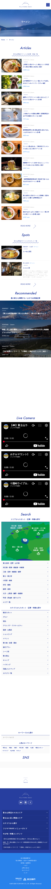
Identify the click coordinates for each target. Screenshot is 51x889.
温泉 (27, 747)
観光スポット (39, 747)
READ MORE (25, 226)
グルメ (19, 750)
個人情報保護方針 (25, 858)
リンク (25, 872)
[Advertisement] (25, 385)
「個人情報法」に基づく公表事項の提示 (26, 860)
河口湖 (21, 747)
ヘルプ (25, 865)
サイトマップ (25, 870)
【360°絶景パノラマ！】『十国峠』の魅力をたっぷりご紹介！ (22, 847)
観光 (11, 747)
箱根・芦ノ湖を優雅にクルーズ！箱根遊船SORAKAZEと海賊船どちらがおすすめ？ (25, 843)
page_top (25, 780)
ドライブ (5, 750)
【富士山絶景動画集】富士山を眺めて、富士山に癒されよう (21, 839)
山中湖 (13, 750)
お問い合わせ (25, 868)
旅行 (16, 747)
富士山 (5, 747)
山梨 (32, 747)
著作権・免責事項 (25, 863)
